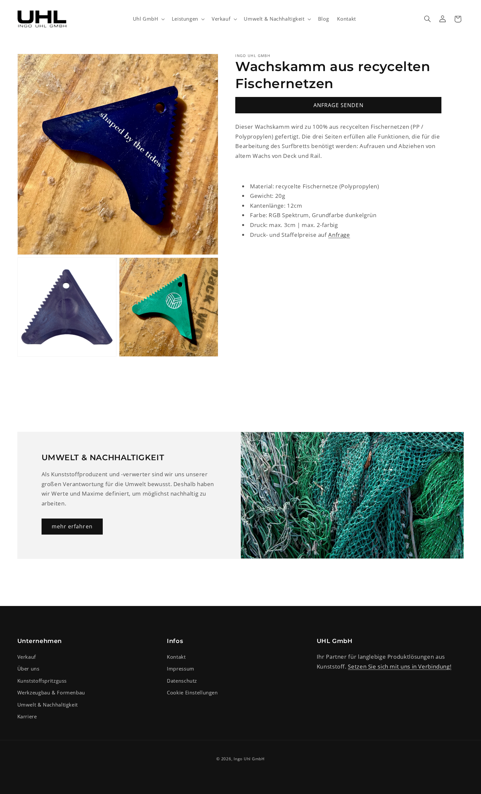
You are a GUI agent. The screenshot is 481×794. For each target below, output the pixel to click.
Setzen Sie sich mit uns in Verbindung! (399, 666)
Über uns (28, 669)
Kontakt (176, 656)
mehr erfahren (72, 526)
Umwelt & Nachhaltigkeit (47, 704)
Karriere (27, 716)
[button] (148, 19)
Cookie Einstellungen (192, 692)
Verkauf (26, 656)
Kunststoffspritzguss (42, 680)
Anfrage (339, 234)
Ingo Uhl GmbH (249, 758)
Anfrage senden (338, 104)
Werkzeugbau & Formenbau (51, 692)
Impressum (180, 669)
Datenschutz (182, 680)
